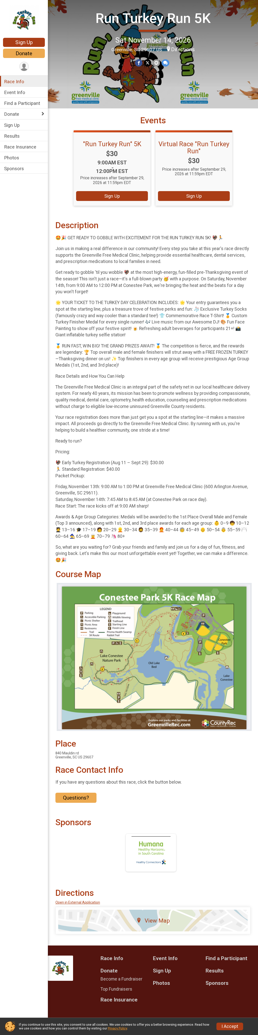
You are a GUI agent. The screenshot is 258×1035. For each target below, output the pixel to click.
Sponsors (14, 168)
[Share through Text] (165, 63)
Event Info (14, 92)
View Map (157, 920)
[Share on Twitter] (147, 63)
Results (12, 136)
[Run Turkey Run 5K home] (24, 19)
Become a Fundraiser (121, 979)
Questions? (76, 798)
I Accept (229, 1026)
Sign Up (24, 42)
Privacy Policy (117, 1028)
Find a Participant (22, 103)
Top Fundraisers (116, 989)
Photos (11, 157)
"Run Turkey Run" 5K (112, 144)
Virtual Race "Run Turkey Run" (193, 147)
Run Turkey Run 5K (153, 18)
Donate (24, 53)
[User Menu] (24, 66)
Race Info (14, 81)
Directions (183, 49)
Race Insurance (20, 147)
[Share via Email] (156, 63)
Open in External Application (77, 902)
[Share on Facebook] (138, 63)
